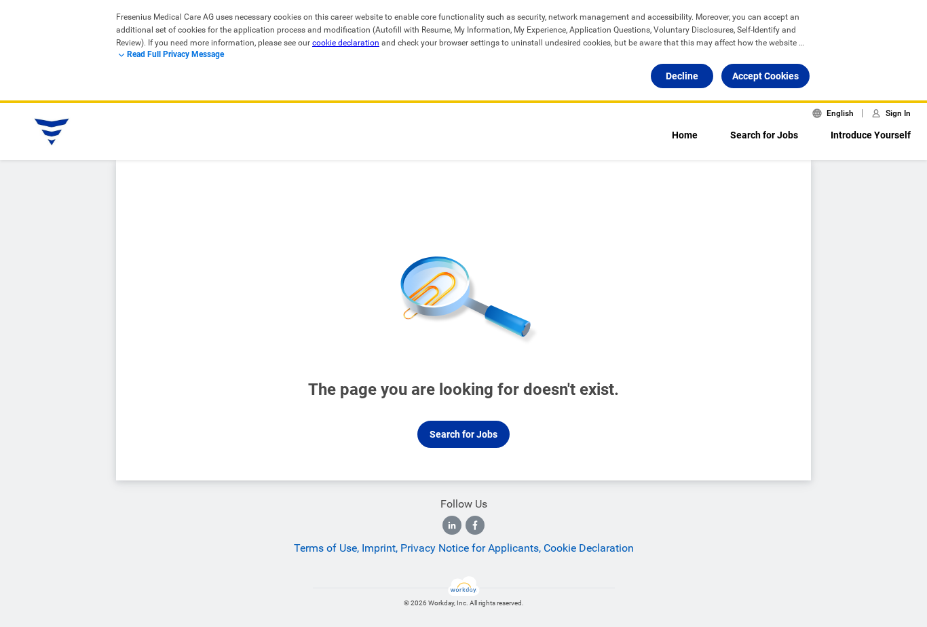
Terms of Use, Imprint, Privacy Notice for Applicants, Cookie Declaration (464, 548)
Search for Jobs (764, 135)
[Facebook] (475, 525)
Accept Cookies (765, 76)
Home (685, 135)
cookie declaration (345, 43)
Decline (682, 76)
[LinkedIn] (451, 525)
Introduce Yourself (871, 135)
